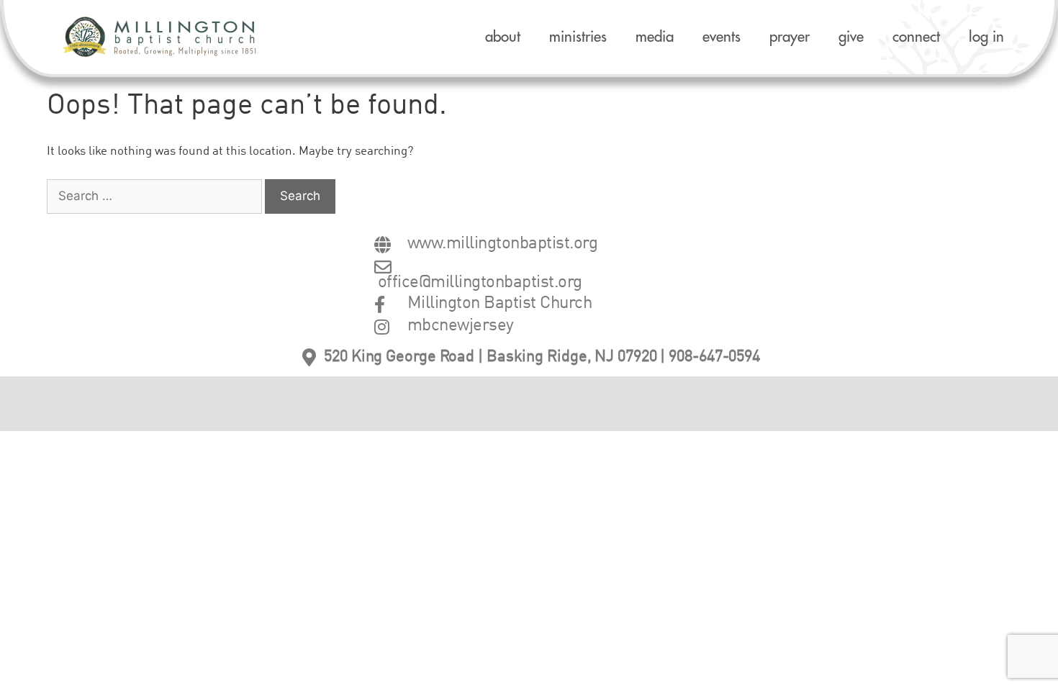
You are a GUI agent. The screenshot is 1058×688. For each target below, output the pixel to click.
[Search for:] (156, 197)
